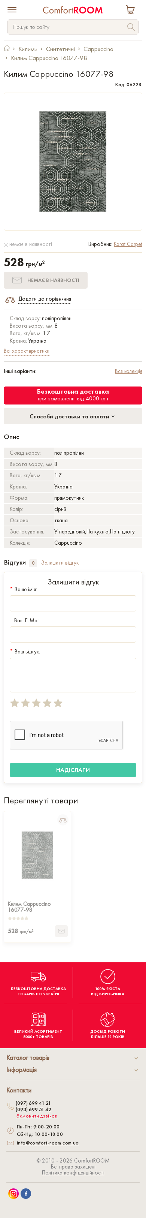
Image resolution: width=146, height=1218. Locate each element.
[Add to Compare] (63, 819)
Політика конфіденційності (73, 1172)
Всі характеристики (26, 351)
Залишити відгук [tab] (60, 563)
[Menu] (11, 10)
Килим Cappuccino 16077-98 (29, 906)
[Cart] (131, 10)
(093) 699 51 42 (33, 1109)
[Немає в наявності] (61, 931)
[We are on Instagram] (13, 1193)
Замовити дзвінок (37, 1116)
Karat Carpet (128, 244)
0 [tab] (33, 563)
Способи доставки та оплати (70, 416)
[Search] (131, 28)
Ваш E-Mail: (27, 620)
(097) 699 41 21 (33, 1103)
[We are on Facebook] (26, 1193)
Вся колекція (128, 371)
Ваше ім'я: (23, 589)
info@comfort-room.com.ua (48, 1142)
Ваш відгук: (25, 651)
